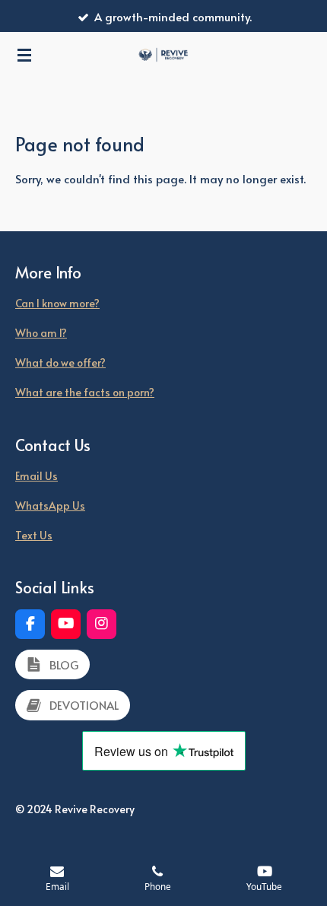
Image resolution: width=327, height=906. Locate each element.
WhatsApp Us (50, 505)
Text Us (33, 535)
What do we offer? (60, 362)
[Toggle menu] (24, 55)
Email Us (36, 476)
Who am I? (41, 333)
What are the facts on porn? (84, 392)
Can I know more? (57, 303)
